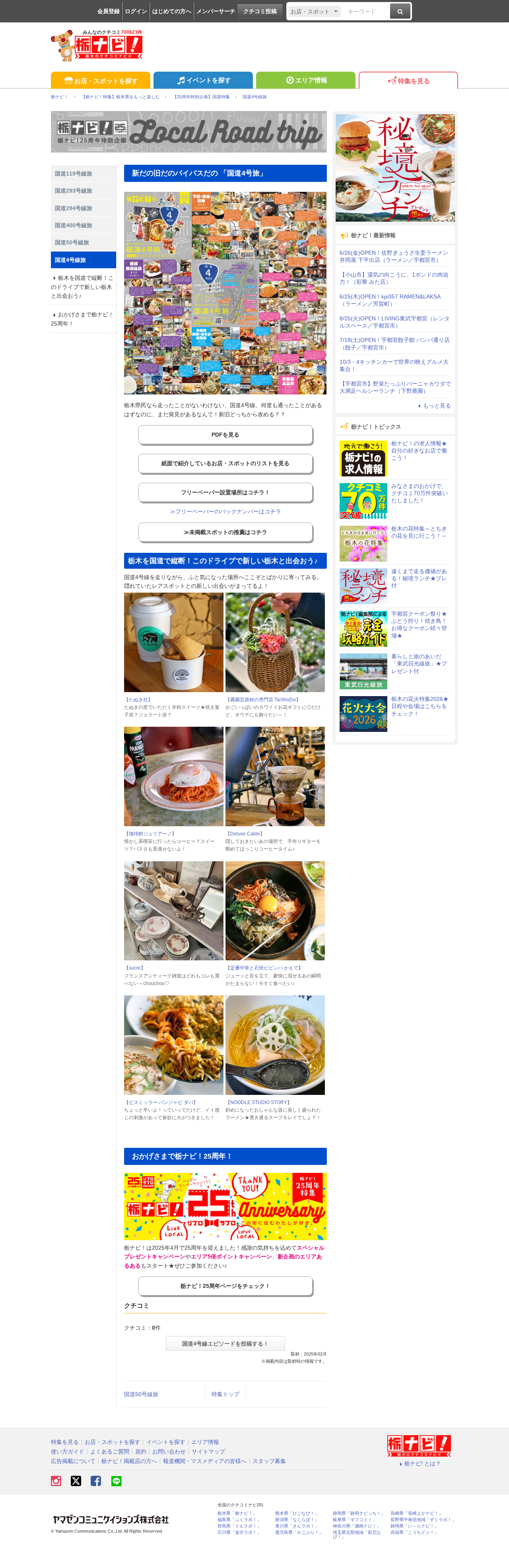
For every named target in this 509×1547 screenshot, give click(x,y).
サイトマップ (208, 1451)
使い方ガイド (67, 1451)
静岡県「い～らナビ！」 (414, 1526)
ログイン (136, 11)
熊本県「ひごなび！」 (297, 1513)
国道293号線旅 (73, 190)
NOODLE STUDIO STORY (258, 1102)
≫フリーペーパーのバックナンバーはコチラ (225, 511)
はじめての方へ (171, 11)
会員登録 (108, 11)
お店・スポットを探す (106, 81)
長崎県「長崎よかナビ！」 (416, 1513)
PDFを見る (225, 434)
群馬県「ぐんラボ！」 (239, 1526)
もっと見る (437, 405)
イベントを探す (209, 80)
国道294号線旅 (73, 208)
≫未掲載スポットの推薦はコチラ (225, 532)
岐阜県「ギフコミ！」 (355, 1520)
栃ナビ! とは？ (422, 1463)
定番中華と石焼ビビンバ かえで (264, 968)
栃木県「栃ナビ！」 (237, 1513)
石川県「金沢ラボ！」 (239, 1532)
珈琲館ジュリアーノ (150, 834)
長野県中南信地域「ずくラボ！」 (423, 1520)
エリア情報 (311, 80)
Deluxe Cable (245, 834)
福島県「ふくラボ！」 (239, 1520)
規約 (140, 1451)
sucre (135, 968)
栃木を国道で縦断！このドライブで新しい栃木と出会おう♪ (82, 287)
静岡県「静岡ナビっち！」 (359, 1513)
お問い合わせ (169, 1451)
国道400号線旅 (73, 225)
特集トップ (225, 1394)
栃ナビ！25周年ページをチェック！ (225, 1286)
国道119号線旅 (73, 173)
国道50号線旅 (141, 1394)
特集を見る (414, 81)
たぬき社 (138, 699)
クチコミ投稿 (260, 11)
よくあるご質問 (109, 1451)
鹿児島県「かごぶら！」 (299, 1532)
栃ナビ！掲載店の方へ (129, 1461)
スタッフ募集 (269, 1461)
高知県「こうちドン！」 (414, 1532)
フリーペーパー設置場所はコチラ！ (225, 492)
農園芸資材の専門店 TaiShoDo (263, 699)
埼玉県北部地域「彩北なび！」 (357, 1534)
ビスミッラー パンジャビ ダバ (161, 1102)
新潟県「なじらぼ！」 (297, 1520)
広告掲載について (73, 1461)
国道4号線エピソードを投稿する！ (225, 1343)
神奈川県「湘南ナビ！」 (357, 1526)
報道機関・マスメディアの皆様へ (205, 1461)
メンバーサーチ (215, 11)
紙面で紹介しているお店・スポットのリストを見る (225, 463)
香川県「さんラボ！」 (297, 1526)
